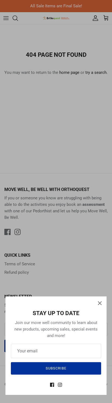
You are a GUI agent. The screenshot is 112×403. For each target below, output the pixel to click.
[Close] (100, 303)
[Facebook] (52, 385)
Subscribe (56, 368)
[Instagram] (60, 385)
